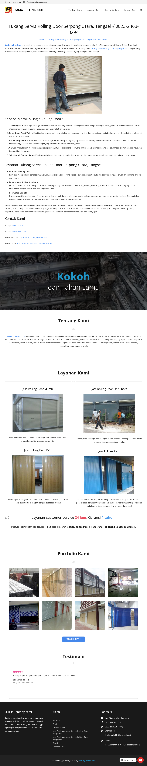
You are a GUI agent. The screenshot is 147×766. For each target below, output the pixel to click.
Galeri (55, 743)
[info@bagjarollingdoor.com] (102, 718)
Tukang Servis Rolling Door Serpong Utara (108, 48)
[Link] (8, 9)
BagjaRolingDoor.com (15, 336)
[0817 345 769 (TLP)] (102, 722)
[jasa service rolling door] (123, 615)
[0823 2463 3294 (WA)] (102, 726)
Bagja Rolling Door (13, 45)
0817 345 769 (17, 225)
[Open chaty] (140, 760)
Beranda (56, 720)
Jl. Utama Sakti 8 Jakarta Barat (34, 237)
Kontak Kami (58, 746)
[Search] (141, 10)
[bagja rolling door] (24, 582)
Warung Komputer (86, 760)
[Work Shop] (102, 731)
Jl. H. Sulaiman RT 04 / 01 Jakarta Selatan (34, 243)
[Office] (102, 741)
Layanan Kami (59, 727)
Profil (55, 724)
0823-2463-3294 (19, 231)
